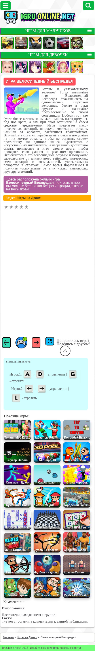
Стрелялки (35, 43)
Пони (21, 67)
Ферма (49, 67)
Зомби (76, 43)
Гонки (21, 43)
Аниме (35, 67)
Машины (7, 43)
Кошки (76, 67)
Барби (63, 67)
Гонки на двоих (63, 43)
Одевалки (7, 67)
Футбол (49, 43)
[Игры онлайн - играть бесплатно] (47, 22)
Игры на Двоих (29, 198)
